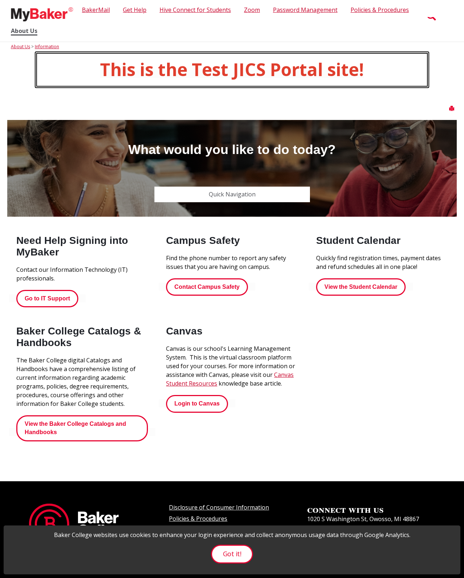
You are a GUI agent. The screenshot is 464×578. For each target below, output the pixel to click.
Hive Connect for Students (195, 10)
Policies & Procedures (380, 10)
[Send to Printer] (452, 108)
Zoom (252, 10)
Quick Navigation (232, 194)
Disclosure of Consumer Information (219, 507)
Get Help (134, 10)
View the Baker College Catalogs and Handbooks (75, 428)
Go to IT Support (47, 298)
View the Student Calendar (360, 287)
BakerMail (96, 10)
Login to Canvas (197, 403)
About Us (24, 31)
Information (47, 46)
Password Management (305, 10)
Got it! (232, 553)
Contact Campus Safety (207, 287)
